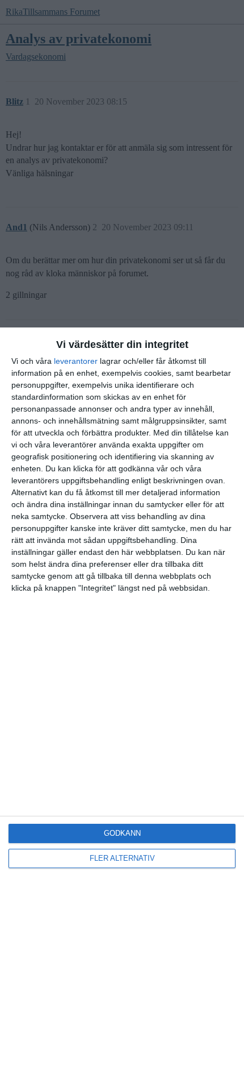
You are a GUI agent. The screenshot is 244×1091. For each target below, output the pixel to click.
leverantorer (76, 361)
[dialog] (122, 709)
